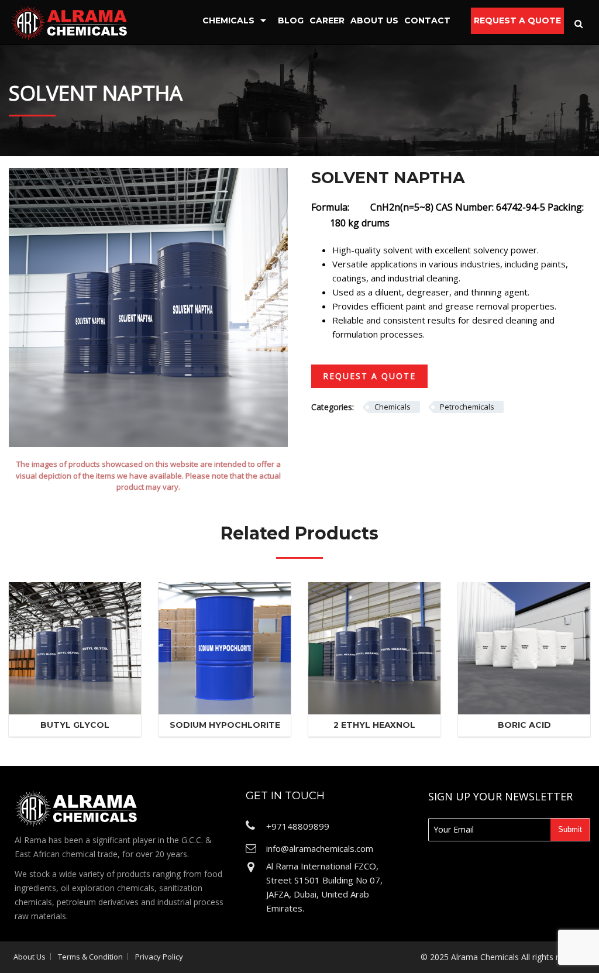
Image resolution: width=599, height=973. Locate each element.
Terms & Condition (90, 956)
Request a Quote (517, 20)
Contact (427, 20)
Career (327, 20)
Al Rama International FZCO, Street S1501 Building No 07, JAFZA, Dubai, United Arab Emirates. (324, 887)
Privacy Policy (159, 956)
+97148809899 (297, 826)
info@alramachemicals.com (319, 848)
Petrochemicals (467, 406)
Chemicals (228, 20)
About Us (374, 20)
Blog (291, 20)
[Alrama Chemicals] (69, 21)
